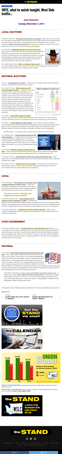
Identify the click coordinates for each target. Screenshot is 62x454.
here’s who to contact (34, 46)
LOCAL (17, 443)
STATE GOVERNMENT (35, 443)
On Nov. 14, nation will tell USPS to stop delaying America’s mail (38, 273)
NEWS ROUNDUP (9, 443)
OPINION (45, 443)
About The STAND (30, 445)
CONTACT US (41, 445)
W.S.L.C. (21, 445)
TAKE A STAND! (54, 443)
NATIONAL (24, 443)
